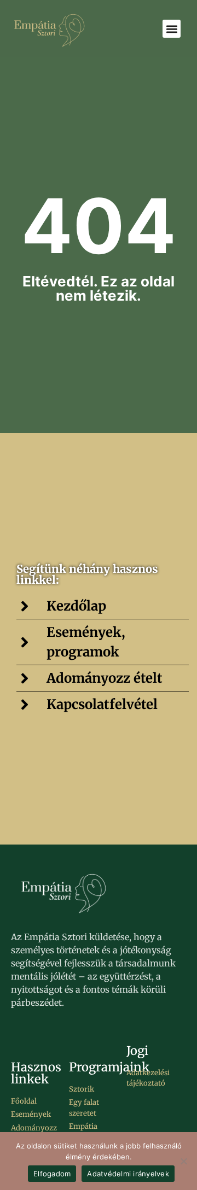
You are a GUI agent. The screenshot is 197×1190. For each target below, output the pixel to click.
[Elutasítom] (183, 1161)
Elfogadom (52, 1173)
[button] (172, 29)
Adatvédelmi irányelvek (128, 1173)
